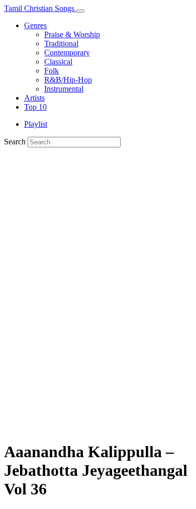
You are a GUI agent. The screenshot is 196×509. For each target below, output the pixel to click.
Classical (58, 61)
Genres (35, 25)
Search (15, 141)
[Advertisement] (98, 333)
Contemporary (67, 52)
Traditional (61, 43)
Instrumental (63, 88)
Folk (51, 70)
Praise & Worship (72, 34)
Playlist (35, 124)
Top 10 (35, 107)
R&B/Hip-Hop (68, 79)
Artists (34, 98)
